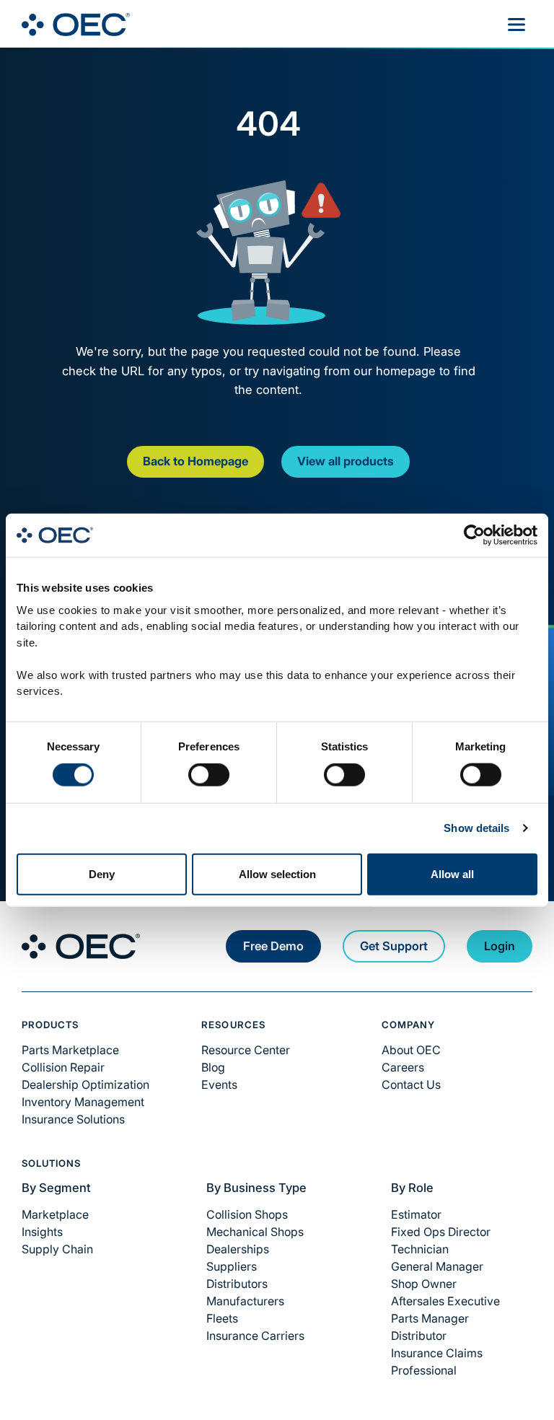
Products (50, 1024)
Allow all (452, 873)
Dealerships (237, 1249)
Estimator (416, 1214)
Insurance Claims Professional (437, 1361)
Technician (420, 1249)
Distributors (237, 1283)
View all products (345, 461)
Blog (213, 1067)
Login (499, 946)
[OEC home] (81, 946)
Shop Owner (424, 1283)
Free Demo (273, 946)
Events (219, 1084)
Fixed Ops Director (441, 1231)
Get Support (394, 946)
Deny (102, 873)
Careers (403, 1067)
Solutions (52, 1163)
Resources (233, 1024)
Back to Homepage (195, 461)
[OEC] (76, 24)
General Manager (437, 1266)
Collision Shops (247, 1214)
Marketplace (55, 1214)
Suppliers (231, 1266)
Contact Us (411, 1084)
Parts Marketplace (70, 1050)
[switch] (208, 774)
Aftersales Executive (445, 1301)
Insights (42, 1231)
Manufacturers (245, 1301)
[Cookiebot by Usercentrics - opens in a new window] (474, 535)
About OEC (411, 1050)
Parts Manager (430, 1318)
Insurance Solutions (73, 1119)
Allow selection (277, 873)
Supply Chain (57, 1249)
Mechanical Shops (255, 1231)
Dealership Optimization (85, 1084)
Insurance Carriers (255, 1335)
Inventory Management (83, 1102)
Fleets (222, 1318)
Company (408, 1024)
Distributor (419, 1335)
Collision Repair (63, 1067)
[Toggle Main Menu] (516, 24)
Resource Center (245, 1050)
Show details (476, 828)
